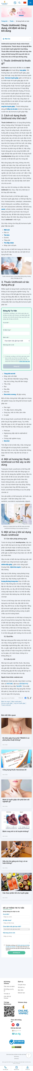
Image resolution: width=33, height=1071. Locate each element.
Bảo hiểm (20, 990)
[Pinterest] (30, 698)
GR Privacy (16, 1056)
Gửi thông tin (16, 952)
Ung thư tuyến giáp (19, 703)
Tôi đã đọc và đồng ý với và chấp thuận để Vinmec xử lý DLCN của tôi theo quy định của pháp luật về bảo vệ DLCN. (18, 947)
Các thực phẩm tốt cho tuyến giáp (16, 893)
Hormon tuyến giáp (6, 703)
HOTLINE (10, 683)
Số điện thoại (7, 330)
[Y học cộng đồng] (16, 1031)
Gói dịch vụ (21, 987)
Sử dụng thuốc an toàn (22, 21)
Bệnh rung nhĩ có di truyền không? (16, 831)
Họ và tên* (6, 914)
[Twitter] (28, 698)
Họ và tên (6, 322)
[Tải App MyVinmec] (9, 1011)
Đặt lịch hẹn (21, 993)
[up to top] (28, 1055)
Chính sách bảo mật (24, 361)
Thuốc (12, 21)
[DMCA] (16, 1047)
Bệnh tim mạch (5, 701)
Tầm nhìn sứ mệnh (9, 986)
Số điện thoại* (7, 920)
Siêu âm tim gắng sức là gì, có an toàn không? (15, 862)
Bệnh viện (6, 337)
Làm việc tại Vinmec (7, 997)
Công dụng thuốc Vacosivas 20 (14, 770)
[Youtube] (13, 1024)
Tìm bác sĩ (7, 993)
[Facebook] (25, 698)
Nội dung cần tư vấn (8, 345)
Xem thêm (5, 744)
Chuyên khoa (22, 984)
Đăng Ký (16, 366)
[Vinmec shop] (23, 1009)
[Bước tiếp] (16, 1034)
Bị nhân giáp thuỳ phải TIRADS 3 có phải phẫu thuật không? (16, 739)
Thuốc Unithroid (6, 705)
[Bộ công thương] (16, 1042)
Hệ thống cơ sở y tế (9, 990)
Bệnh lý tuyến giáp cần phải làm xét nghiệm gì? (16, 801)
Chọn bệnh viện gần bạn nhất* (12, 926)
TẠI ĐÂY (19, 686)
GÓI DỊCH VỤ (23, 683)
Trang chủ (4, 21)
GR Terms (16, 1058)
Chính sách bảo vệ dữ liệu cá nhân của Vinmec (16, 1054)
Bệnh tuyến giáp (16, 701)
